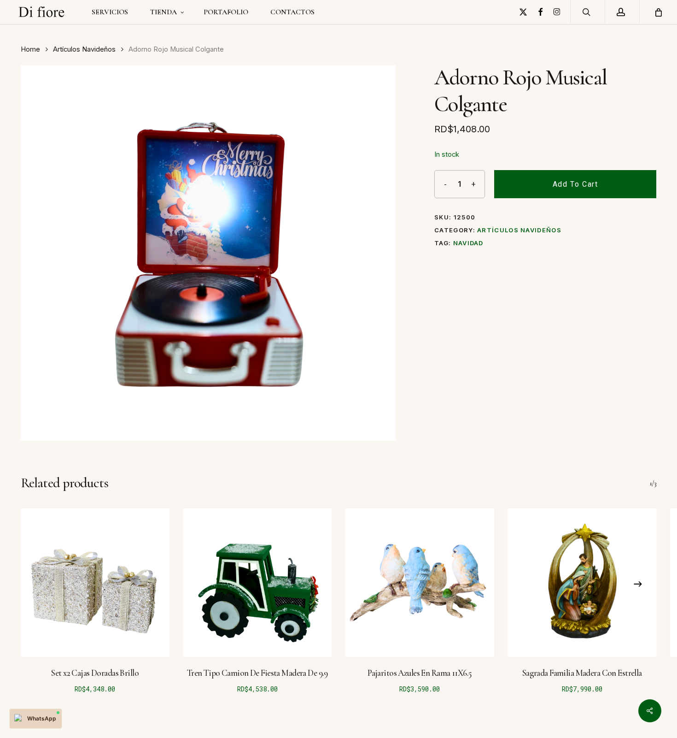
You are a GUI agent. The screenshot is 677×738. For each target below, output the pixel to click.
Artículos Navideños (84, 49)
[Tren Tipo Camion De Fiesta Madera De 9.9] (257, 582)
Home (30, 49)
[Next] (638, 584)
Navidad (468, 243)
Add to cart (575, 184)
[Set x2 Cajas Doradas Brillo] (95, 582)
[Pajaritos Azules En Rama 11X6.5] (419, 582)
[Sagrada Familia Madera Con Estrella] (582, 582)
